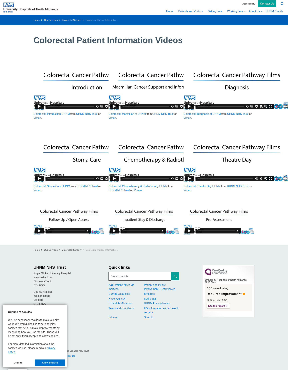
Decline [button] (18, 362)
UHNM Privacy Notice (157, 303)
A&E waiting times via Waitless (121, 287)
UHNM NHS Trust (86, 113)
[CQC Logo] (216, 274)
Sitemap (113, 317)
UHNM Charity (274, 11)
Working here (235, 11)
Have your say (117, 298)
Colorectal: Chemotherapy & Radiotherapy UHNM (138, 186)
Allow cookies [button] (50, 362)
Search (148, 317)
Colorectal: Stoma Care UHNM (52, 186)
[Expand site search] (282, 4)
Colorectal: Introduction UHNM (52, 113)
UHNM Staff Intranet (120, 303)
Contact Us (267, 3)
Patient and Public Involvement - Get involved (159, 287)
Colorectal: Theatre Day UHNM (202, 186)
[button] (175, 276)
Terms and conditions (121, 308)
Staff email (150, 298)
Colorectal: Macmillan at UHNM (127, 113)
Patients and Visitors (190, 11)
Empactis (149, 293)
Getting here (215, 11)
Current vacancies (119, 293)
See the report (216, 305)
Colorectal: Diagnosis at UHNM (202, 113)
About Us (254, 11)
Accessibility (248, 3)
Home (169, 11)
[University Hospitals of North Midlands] (30, 8)
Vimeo (37, 117)
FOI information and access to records (161, 310)
